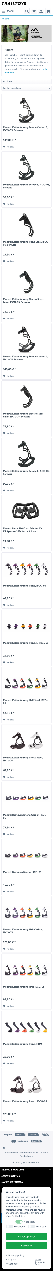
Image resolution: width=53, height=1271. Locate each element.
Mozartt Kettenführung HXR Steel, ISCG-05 (25, 702)
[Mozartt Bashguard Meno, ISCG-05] (26, 855)
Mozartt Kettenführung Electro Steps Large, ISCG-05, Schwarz (23, 300)
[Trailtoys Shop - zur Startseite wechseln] (13, 4)
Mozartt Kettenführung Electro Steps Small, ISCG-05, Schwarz (23, 415)
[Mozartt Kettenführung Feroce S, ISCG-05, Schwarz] (26, 167)
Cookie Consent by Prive (40, 1262)
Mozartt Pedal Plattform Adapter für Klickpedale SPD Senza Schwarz (22, 530)
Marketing (41, 1226)
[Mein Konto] (41, 11)
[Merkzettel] (34, 11)
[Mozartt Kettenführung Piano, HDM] (26, 1027)
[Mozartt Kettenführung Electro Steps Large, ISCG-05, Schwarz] (26, 282)
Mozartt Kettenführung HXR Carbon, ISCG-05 (23, 931)
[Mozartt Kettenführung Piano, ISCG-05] (26, 569)
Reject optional (26, 1236)
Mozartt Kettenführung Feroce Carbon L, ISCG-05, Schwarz (25, 358)
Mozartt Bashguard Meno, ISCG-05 (22, 872)
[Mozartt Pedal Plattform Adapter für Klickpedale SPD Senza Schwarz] (26, 511)
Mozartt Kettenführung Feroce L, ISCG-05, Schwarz (26, 472)
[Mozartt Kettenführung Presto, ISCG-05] (26, 1084)
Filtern (9, 81)
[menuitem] (7, 11)
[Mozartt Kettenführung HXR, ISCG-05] (26, 970)
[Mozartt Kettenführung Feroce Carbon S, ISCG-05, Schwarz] (26, 110)
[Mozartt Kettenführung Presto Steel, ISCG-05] (26, 740)
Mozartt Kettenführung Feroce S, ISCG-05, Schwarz (26, 186)
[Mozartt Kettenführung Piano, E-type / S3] (26, 626)
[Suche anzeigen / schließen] (27, 11)
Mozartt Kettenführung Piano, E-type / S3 (25, 643)
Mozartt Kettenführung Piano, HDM (22, 1044)
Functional (19, 1226)
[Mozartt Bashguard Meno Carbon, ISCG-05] (26, 798)
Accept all (26, 1245)
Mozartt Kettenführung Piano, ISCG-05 (24, 585)
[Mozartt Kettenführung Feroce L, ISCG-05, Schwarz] (26, 454)
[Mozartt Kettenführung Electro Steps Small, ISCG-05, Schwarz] (26, 397)
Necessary (29, 1221)
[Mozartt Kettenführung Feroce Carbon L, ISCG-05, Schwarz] (26, 339)
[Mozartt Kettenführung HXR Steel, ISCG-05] (26, 683)
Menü (10, 11)
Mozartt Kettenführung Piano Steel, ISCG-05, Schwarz (26, 243)
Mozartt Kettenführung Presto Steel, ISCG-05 (23, 759)
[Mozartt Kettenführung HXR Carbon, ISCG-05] (26, 912)
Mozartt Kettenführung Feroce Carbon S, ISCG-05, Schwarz (25, 129)
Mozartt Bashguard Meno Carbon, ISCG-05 (25, 816)
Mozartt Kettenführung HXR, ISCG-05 (23, 986)
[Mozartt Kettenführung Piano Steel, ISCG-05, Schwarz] (26, 225)
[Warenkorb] (48, 11)
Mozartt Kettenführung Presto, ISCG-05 (25, 1101)
